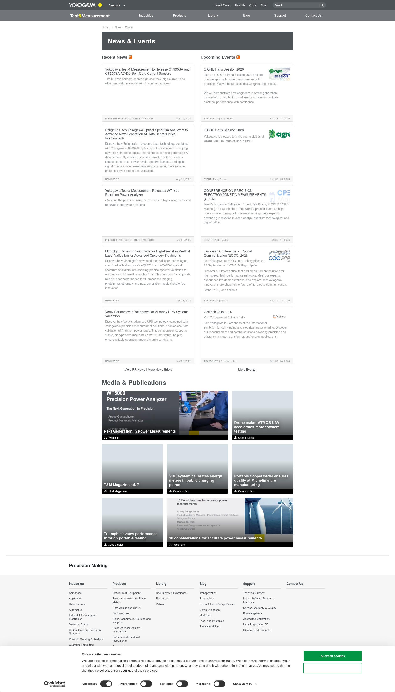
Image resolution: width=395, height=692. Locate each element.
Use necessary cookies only (333, 668)
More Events (247, 369)
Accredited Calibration (256, 619)
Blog (246, 15)
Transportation (208, 593)
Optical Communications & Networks (85, 631)
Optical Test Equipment (127, 593)
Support (280, 15)
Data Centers (77, 604)
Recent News (114, 57)
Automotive (75, 610)
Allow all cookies (333, 656)
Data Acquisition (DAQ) (127, 608)
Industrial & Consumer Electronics (82, 617)
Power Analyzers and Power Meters (129, 600)
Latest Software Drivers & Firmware (258, 600)
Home (106, 27)
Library (213, 15)
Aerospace (75, 593)
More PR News (134, 369)
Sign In (264, 5)
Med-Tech (205, 615)
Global (253, 5)
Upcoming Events (218, 57)
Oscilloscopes (121, 613)
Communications (210, 610)
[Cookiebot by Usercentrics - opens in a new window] (55, 684)
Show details (242, 684)
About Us (240, 5)
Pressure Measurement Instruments (126, 629)
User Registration (253, 624)
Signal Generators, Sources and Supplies (132, 620)
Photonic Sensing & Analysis (86, 639)
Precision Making (210, 626)
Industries (146, 15)
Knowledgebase (252, 613)
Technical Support (254, 593)
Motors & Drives (78, 624)
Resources (162, 598)
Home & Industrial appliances (217, 604)
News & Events (222, 5)
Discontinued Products (256, 630)
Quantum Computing (81, 645)
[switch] (146, 683)
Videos (160, 604)
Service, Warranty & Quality (259, 608)
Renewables (207, 598)
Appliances (75, 598)
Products (179, 15)
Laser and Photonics (212, 621)
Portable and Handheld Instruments (126, 638)
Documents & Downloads (171, 593)
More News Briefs (160, 369)
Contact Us (313, 15)
